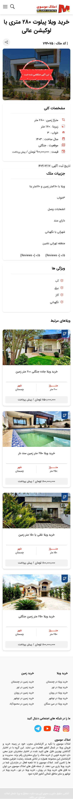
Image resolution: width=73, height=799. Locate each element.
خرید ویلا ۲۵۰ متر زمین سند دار (36, 453)
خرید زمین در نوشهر (24, 698)
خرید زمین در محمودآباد (22, 704)
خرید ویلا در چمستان (57, 682)
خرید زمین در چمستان (22, 682)
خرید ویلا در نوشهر (58, 698)
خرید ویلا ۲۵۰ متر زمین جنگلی (36, 616)
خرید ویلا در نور (60, 687)
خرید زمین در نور (25, 687)
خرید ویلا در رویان (58, 693)
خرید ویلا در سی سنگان (56, 704)
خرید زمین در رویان (24, 693)
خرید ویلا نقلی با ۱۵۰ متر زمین (36, 535)
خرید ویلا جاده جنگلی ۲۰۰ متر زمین (37, 371)
